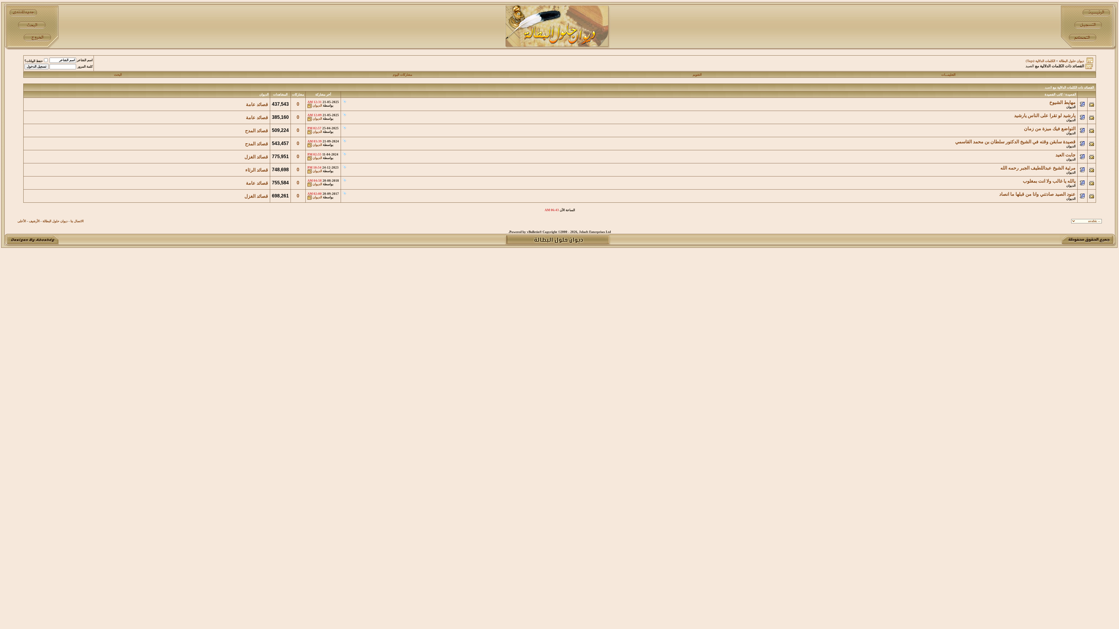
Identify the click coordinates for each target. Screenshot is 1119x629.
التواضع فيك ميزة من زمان (1050, 128)
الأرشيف (34, 221)
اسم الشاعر (85, 60)
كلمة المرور (85, 66)
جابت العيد (1065, 154)
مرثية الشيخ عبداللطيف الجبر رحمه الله (1038, 167)
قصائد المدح (256, 130)
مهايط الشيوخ (1062, 102)
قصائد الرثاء (256, 169)
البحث (118, 74)
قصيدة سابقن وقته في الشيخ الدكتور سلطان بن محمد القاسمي (1015, 141)
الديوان (1071, 107)
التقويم (697, 74)
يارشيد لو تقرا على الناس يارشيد (1045, 115)
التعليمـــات (948, 74)
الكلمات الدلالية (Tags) (1040, 61)
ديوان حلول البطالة (1071, 61)
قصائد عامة (257, 104)
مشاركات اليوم (402, 74)
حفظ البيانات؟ (33, 61)
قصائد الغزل (256, 156)
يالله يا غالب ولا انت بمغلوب (1049, 181)
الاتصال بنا (77, 221)
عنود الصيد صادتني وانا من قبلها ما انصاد (1037, 194)
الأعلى (21, 221)
